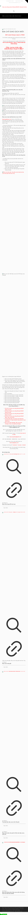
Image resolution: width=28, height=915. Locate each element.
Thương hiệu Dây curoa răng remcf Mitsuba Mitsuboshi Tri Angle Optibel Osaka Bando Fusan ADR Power (15, 420)
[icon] (18, 4)
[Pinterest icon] (15, 4)
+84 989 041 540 (9, 1)
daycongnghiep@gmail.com (14, 2)
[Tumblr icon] (16, 4)
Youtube (19, 445)
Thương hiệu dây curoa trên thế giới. (11, 822)
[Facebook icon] (9, 4)
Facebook (15, 445)
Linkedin (24, 445)
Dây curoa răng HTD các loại (8, 504)
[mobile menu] (2, 3)
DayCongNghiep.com (6, 119)
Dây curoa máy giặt (6, 663)
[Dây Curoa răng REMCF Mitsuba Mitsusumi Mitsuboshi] (14, 7)
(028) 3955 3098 (19, 1)
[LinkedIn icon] (13, 4)
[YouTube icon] (11, 4)
